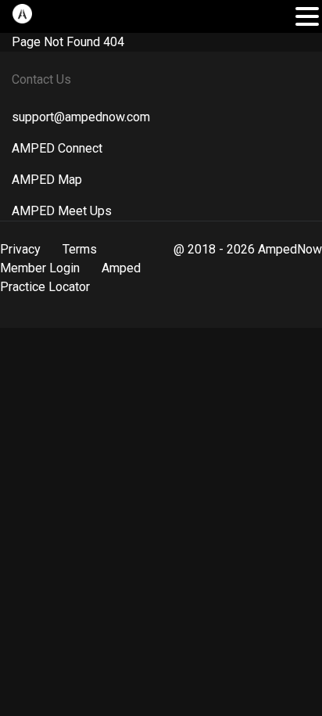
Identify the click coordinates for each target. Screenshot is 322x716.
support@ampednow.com (81, 117)
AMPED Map (47, 179)
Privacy (20, 249)
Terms (80, 249)
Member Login (40, 268)
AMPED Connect (57, 148)
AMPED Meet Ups (62, 210)
